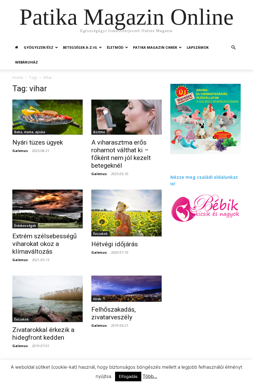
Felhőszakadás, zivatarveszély (113, 313)
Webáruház (26, 62)
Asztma (99, 132)
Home (17, 77)
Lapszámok (198, 47)
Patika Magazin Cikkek (155, 47)
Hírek (97, 299)
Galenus (20, 150)
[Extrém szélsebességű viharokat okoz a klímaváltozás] (47, 209)
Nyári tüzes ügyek (37, 142)
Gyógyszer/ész (38, 47)
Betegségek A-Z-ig (80, 47)
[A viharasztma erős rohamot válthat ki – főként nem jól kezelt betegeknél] (126, 117)
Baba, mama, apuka (29, 132)
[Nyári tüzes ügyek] (47, 117)
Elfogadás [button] (128, 376)
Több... (150, 376)
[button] (233, 48)
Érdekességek (25, 225)
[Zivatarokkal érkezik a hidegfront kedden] (47, 299)
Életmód (115, 47)
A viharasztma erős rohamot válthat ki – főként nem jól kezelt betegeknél (121, 154)
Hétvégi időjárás (114, 244)
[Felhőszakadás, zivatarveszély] (126, 289)
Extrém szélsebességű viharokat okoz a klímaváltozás (44, 243)
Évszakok (100, 233)
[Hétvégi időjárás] (126, 213)
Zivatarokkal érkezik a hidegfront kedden (43, 333)
